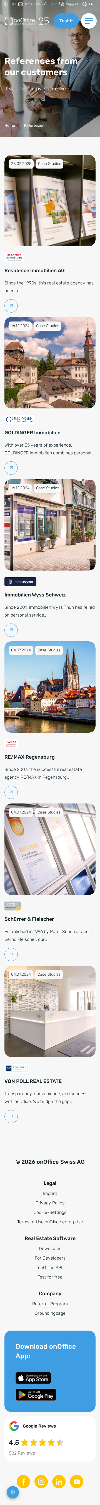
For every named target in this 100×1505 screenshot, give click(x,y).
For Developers (50, 1258)
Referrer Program (50, 1303)
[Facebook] (23, 1481)
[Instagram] (41, 1481)
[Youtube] (76, 1481)
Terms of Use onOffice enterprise (50, 1221)
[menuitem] (10, 4)
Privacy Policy (50, 1203)
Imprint (50, 1193)
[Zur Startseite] (26, 21)
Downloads (50, 1248)
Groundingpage (50, 1313)
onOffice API (50, 1267)
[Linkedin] (59, 1481)
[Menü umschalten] (89, 21)
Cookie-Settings (50, 1212)
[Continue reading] (11, 306)
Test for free (50, 1277)
